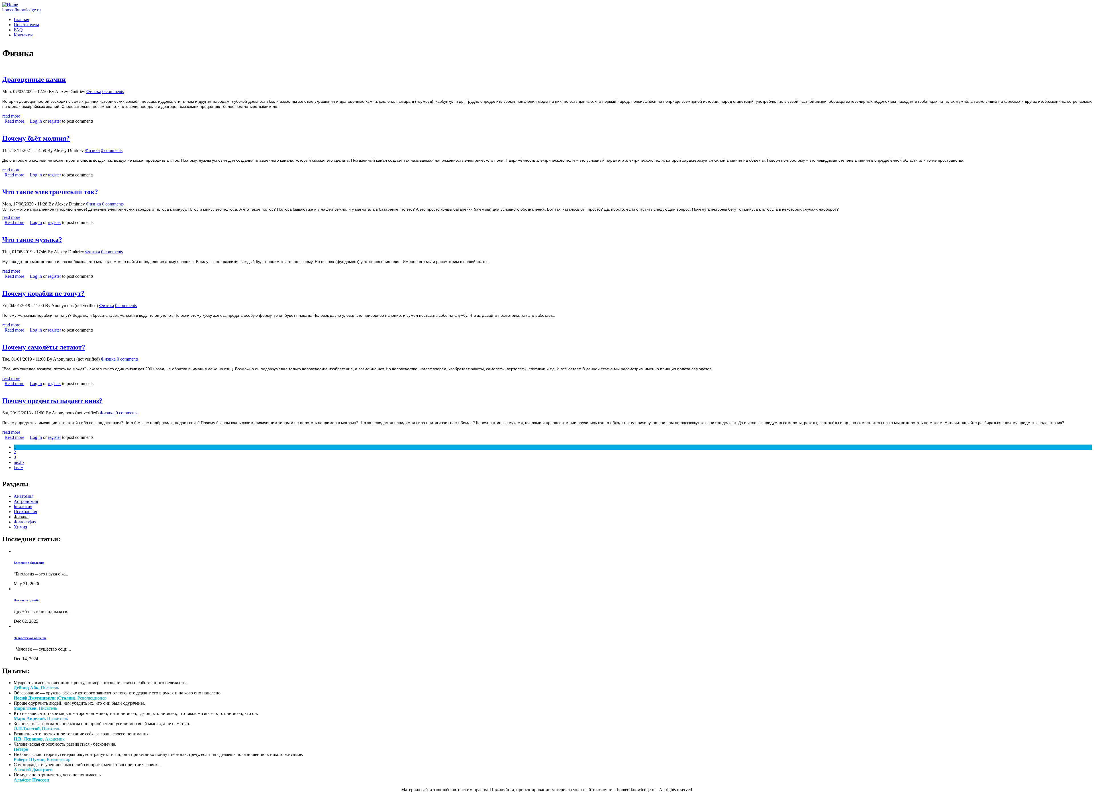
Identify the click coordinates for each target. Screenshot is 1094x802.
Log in (36, 121)
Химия (20, 527)
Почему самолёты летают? (43, 347)
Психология (25, 511)
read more (11, 116)
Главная (21, 19)
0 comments (113, 91)
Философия (25, 521)
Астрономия (26, 501)
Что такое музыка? (32, 239)
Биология (23, 506)
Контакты (23, 34)
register (54, 121)
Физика (93, 91)
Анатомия (23, 496)
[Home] (10, 4)
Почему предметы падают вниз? (52, 400)
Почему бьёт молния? (36, 138)
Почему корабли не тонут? (43, 293)
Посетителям (26, 24)
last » (18, 467)
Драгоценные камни (34, 79)
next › (19, 462)
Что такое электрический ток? (50, 192)
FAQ (18, 29)
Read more (14, 121)
